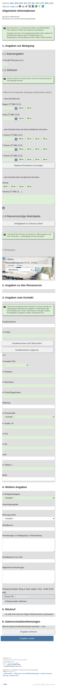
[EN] (16, 3)
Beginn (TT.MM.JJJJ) (11, 104)
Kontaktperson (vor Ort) (12, 557)
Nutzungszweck (9, 515)
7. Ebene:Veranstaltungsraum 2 (21, 261)
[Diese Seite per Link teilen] (26, 6)
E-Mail (7, 332)
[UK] (51, 3)
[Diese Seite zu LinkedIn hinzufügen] (42, 6)
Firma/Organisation (12, 392)
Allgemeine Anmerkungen (13, 567)
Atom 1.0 (14, 7)
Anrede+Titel (9, 361)
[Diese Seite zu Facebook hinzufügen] (33, 6)
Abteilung (6, 403)
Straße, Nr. (9, 423)
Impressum (14, 675)
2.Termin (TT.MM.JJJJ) (12, 145)
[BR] (47, 3)
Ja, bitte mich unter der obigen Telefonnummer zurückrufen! (29, 614)
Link (43, 626)
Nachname (9, 382)
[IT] (29, 3)
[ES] (25, 3)
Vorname (8, 372)
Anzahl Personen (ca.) (13, 60)
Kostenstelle (9, 413)
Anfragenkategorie (12, 494)
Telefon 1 (8, 465)
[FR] (21, 3)
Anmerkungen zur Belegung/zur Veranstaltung (22, 535)
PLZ (6, 434)
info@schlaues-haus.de (13, 666)
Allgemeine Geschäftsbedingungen (27, 673)
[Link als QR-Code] (29, 6)
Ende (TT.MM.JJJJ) (10, 115)
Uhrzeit (5, 183)
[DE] (12, 3)
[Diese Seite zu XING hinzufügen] (39, 6)
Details (11, 265)
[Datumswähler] (16, 108)
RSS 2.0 (6, 7)
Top (5, 684)
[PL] (38, 3)
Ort (5, 444)
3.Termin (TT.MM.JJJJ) (12, 156)
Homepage (8, 673)
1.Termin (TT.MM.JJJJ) (12, 135)
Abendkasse (7, 525)
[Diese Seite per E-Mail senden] (23, 6)
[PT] (42, 3)
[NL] (33, 3)
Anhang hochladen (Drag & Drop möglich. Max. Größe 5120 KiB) (27, 591)
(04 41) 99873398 (14, 664)
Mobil (4, 475)
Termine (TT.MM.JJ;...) (12, 192)
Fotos (20, 265)
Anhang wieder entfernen (15, 601)
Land (4, 454)
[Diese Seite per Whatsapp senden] (36, 6)
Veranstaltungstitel (10, 504)
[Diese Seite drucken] (20, 6)
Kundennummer (9, 322)
